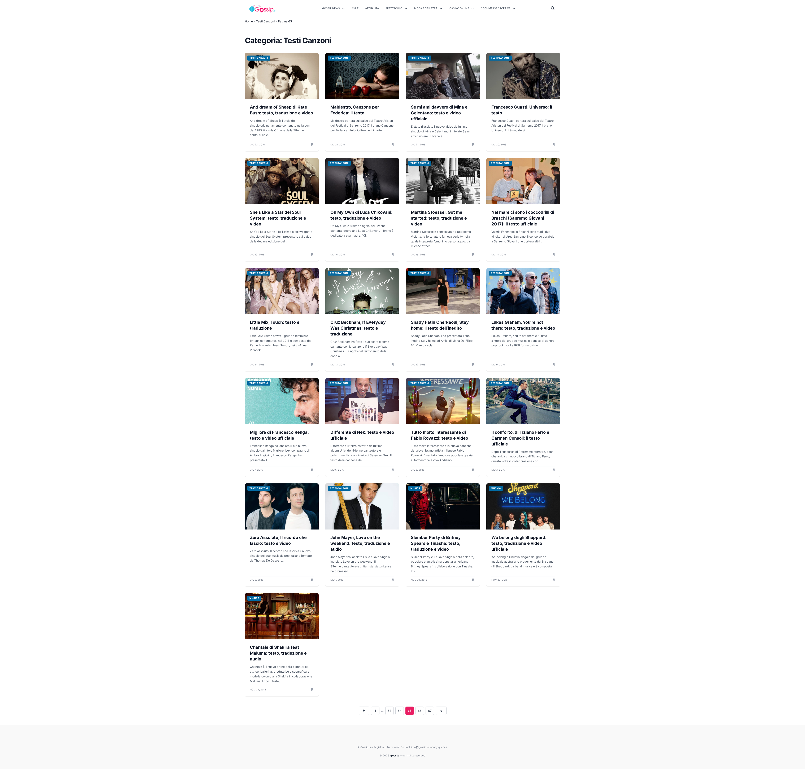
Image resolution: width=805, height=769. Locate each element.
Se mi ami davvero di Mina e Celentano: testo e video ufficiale (439, 113)
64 (399, 710)
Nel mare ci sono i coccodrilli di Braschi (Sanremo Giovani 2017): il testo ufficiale (522, 218)
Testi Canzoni (265, 21)
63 (389, 710)
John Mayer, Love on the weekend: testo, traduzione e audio (360, 543)
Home (249, 21)
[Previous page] (364, 711)
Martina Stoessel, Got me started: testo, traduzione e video (439, 218)
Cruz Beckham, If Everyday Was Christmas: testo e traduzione (358, 328)
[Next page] (441, 711)
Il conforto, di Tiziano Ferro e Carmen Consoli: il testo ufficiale (520, 438)
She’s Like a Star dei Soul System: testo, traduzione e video (278, 218)
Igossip (395, 755)
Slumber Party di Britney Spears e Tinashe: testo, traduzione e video (436, 543)
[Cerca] (553, 8)
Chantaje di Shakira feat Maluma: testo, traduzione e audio (278, 653)
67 (430, 710)
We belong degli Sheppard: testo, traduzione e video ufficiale (519, 543)
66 (420, 710)
